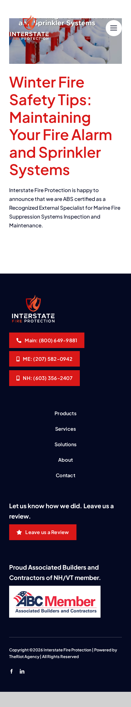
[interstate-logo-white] (29, 17)
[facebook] (11, 671)
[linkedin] (22, 671)
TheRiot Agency (24, 656)
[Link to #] (114, 28)
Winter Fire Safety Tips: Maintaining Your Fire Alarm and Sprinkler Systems (60, 125)
